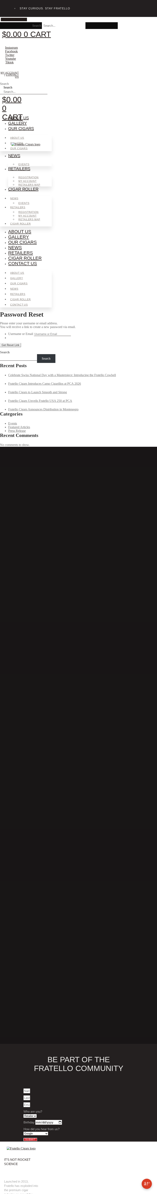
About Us (18, 118)
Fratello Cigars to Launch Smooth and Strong (37, 392)
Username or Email (20, 334)
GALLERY (17, 123)
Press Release (17, 430)
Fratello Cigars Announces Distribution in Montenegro (43, 409)
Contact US (12, 75)
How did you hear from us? (41, 1129)
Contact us (22, 263)
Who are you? (33, 1111)
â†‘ (147, 1183)
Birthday (29, 1122)
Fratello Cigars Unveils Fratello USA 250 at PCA (40, 400)
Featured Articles (19, 427)
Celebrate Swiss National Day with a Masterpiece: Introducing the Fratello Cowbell (62, 375)
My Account (10, 72)
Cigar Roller (25, 258)
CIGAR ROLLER (23, 189)
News (14, 155)
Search (36, 25)
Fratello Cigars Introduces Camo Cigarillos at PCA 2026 (44, 383)
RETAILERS (19, 168)
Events (23, 164)
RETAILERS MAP (29, 184)
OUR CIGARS (21, 128)
